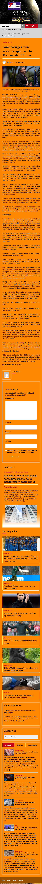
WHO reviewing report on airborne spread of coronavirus (25, 803)
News (5, 42)
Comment (9, 398)
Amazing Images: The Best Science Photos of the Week (25, 778)
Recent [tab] (20, 745)
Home (3, 880)
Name (8, 423)
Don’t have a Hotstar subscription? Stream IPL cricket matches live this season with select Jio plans (21, 558)
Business (19, 472)
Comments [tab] (33, 745)
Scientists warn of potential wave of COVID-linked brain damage (18, 696)
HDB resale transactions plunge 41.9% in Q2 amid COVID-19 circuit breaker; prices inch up (20, 478)
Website (8, 441)
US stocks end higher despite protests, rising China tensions (26, 828)
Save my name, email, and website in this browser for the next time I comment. (22, 451)
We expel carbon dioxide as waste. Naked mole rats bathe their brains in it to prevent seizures (26, 854)
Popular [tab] (9, 745)
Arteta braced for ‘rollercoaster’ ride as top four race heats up (20, 614)
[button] (23, 26)
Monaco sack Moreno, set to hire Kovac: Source (20, 642)
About (9, 880)
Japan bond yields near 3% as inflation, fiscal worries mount (26, 752)
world (10, 42)
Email (8, 432)
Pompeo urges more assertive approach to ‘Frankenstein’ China (17, 51)
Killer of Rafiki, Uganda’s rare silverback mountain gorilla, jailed (21, 669)
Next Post (8, 467)
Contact (20, 880)
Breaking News (9, 472)
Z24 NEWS (21, 12)
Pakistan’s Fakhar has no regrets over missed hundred (19, 587)
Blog (14, 880)
